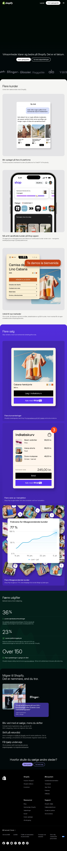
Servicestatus (49, 814)
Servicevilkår (6, 834)
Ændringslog (27, 820)
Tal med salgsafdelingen (41, 59)
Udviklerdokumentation (51, 780)
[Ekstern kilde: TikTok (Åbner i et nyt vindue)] (19, 843)
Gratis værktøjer (28, 817)
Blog (25, 804)
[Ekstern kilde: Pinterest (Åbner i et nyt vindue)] (27, 843)
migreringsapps (7, 747)
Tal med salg (39, 764)
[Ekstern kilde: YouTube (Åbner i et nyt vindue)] (11, 843)
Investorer (27, 787)
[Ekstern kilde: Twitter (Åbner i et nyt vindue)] (7, 843)
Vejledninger (27, 810)
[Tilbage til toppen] (4, 778)
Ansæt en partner (50, 810)
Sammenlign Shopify (30, 807)
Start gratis (27, 764)
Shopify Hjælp (49, 804)
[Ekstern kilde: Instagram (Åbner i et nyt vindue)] (15, 843)
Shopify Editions (28, 784)
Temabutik (48, 784)
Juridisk (15, 834)
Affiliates (47, 794)
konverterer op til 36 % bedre (35, 418)
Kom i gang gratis (53, 3)
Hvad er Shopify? (29, 780)
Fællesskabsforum (50, 807)
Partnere (47, 790)
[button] (64, 3)
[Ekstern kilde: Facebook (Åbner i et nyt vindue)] (3, 843)
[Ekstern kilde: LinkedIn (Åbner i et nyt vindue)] (23, 843)
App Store (48, 787)
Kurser (25, 814)
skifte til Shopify (20, 735)
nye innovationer (29, 661)
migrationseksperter (21, 747)
